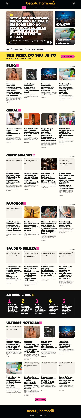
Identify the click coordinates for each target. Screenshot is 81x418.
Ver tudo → (72, 66)
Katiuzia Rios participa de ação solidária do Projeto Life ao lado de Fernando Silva (66, 133)
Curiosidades (30, 7)
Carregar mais (40, 399)
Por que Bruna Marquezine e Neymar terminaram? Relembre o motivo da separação (54, 309)
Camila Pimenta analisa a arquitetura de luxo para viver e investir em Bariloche (40, 309)
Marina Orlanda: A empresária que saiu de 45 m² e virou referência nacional (26, 309)
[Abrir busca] (73, 3)
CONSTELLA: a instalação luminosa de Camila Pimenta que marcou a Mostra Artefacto (48, 178)
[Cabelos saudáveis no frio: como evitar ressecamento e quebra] (14, 119)
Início (24, 7)
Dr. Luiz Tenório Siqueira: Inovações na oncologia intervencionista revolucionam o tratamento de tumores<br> (65, 272)
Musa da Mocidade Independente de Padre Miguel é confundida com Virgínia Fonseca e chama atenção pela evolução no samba (49, 227)
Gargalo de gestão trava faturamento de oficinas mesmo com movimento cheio (67, 309)
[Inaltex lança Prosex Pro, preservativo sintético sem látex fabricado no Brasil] (32, 74)
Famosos (43, 7)
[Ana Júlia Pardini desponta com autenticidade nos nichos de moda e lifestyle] (32, 119)
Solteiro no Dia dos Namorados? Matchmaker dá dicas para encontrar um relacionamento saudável (13, 178)
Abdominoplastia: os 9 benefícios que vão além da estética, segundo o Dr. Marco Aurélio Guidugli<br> (14, 272)
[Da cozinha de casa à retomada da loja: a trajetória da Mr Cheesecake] (49, 368)
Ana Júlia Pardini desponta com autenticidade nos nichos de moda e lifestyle (31, 132)
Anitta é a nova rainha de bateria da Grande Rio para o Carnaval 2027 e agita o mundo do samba (13, 226)
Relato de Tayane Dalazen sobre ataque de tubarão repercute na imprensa (66, 380)
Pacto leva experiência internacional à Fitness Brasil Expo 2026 (63, 24)
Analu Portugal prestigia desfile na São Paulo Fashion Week (65, 224)
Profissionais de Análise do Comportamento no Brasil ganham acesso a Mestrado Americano (63, 41)
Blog (8, 49)
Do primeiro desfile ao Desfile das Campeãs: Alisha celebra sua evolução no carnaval (31, 226)
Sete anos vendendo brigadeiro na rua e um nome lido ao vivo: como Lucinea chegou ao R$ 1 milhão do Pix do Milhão (29, 28)
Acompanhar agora (67, 56)
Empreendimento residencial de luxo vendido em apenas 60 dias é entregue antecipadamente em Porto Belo (31, 178)
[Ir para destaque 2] (9, 42)
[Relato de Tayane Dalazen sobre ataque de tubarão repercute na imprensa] (67, 368)
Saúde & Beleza (55, 7)
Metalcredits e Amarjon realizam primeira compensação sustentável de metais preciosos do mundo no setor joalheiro (32, 382)
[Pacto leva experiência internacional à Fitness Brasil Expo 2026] (49, 74)
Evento (37, 7)
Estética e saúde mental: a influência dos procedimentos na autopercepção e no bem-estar (49, 271)
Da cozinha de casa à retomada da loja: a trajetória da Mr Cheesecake (48, 380)
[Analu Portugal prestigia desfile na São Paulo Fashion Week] (67, 212)
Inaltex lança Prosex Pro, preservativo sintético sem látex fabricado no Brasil (31, 88)
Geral (48, 7)
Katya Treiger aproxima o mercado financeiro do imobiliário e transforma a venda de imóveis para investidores (48, 134)
